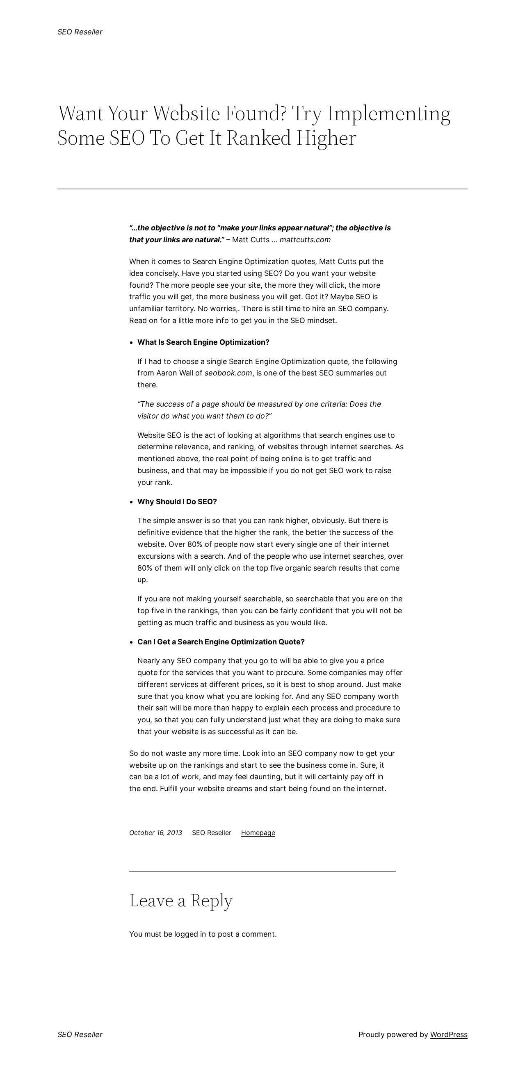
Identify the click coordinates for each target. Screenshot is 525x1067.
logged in (190, 934)
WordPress (449, 1034)
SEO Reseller (80, 31)
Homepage (258, 832)
